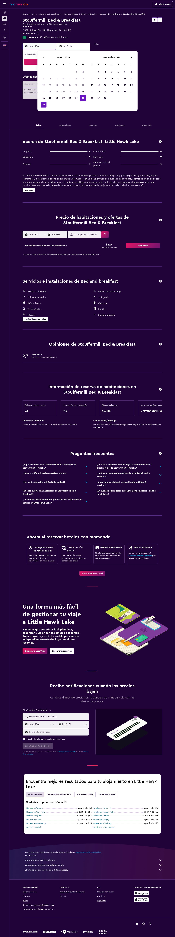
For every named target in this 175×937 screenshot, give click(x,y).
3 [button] (43, 78)
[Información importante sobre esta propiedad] (160, 389)
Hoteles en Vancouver (36, 812)
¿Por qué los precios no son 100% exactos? (46, 870)
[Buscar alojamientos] (4, 18)
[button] (5, 4)
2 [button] (83, 72)
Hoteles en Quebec (34, 816)
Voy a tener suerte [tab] (85, 794)
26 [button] (57, 98)
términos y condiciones (66, 751)
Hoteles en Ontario (88, 14)
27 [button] (63, 98)
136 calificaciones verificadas (53, 37)
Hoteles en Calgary (101, 820)
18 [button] (50, 91)
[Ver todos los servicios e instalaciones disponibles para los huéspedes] (160, 281)
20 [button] (63, 91)
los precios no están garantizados (88, 852)
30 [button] (83, 98)
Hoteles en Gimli (33, 827)
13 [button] (63, 85)
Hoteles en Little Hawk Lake (109, 14)
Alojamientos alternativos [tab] (59, 794)
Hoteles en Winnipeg (102, 823)
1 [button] (76, 72)
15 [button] (76, 85)
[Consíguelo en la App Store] (141, 899)
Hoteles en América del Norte (49, 14)
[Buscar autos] (4, 24)
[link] (92, 573)
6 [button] (63, 78)
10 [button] (44, 85)
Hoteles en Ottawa (101, 816)
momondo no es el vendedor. (40, 860)
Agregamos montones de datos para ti (44, 865)
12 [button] (57, 85)
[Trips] (4, 37)
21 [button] (70, 91)
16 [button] (83, 85)
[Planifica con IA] (4, 30)
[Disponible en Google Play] (141, 893)
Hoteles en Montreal (101, 808)
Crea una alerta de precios (140, 556)
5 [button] (56, 78)
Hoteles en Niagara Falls (103, 812)
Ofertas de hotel (29, 14)
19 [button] (57, 91)
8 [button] (76, 78)
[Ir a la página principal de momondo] (19, 4)
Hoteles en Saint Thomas (103, 827)
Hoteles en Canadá (71, 14)
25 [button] (50, 98)
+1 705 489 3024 (31, 33)
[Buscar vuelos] (4, 12)
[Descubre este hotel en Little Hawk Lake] (160, 142)
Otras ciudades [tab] (35, 794)
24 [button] (43, 98)
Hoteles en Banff (33, 820)
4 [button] (50, 78)
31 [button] (44, 105)
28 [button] (70, 98)
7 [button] (69, 78)
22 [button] (76, 91)
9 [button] (83, 78)
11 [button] (50, 85)
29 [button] (76, 98)
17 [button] (44, 91)
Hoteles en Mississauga (36, 823)
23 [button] (83, 91)
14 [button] (70, 85)
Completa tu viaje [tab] (107, 794)
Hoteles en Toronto (34, 808)
